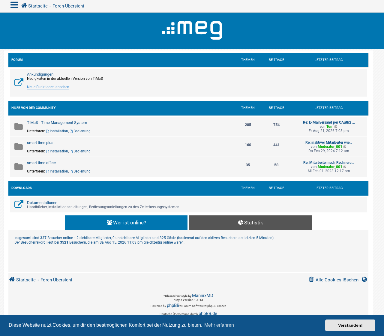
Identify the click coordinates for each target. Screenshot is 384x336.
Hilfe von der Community (33, 108)
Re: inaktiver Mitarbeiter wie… (328, 142)
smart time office (41, 162)
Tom (329, 126)
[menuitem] (333, 280)
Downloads (21, 188)
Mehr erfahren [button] (219, 325)
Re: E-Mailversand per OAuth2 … (329, 122)
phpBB (173, 305)
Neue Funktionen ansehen (48, 87)
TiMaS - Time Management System (57, 122)
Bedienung (82, 131)
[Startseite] (192, 30)
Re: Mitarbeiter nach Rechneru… (328, 162)
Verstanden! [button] (350, 325)
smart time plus (40, 142)
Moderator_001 (330, 147)
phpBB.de (208, 313)
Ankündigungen (40, 74)
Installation (59, 131)
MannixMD (202, 295)
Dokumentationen (42, 202)
